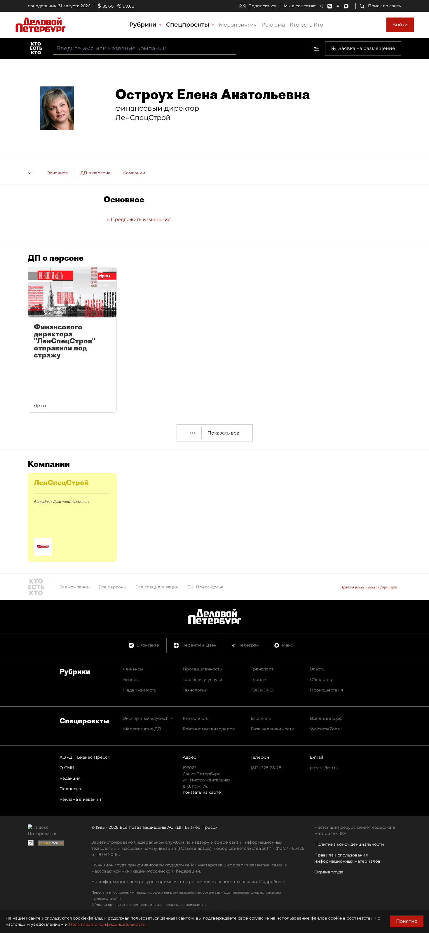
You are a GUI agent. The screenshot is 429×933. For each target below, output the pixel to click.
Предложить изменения (140, 219)
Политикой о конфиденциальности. (108, 924)
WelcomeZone (325, 729)
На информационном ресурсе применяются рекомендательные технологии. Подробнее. (188, 881)
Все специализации (157, 587)
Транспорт (262, 669)
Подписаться (262, 5)
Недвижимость (139, 690)
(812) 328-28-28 (266, 767)
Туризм (258, 679)
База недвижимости (272, 729)
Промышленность (202, 669)
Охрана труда (328, 872)
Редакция (70, 778)
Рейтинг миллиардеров (209, 729)
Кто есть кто (196, 718)
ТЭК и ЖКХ (262, 690)
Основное (57, 173)
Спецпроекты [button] (188, 24)
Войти (400, 24)
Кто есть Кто (306, 25)
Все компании (74, 587)
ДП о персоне (96, 173)
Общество (321, 679)
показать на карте (202, 792)
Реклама (273, 25)
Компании (134, 173)
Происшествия (326, 690)
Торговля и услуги (202, 679)
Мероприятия (238, 25)
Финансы (133, 669)
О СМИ (67, 767)
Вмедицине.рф (326, 718)
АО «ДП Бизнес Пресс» (84, 757)
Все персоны (113, 587)
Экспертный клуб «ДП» (148, 718)
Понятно (406, 921)
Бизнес (131, 679)
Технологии (195, 690)
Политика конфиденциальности (349, 844)
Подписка (70, 788)
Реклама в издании (80, 799)
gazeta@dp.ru (324, 767)
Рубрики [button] (143, 24)
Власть (317, 669)
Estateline (261, 718)
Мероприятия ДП (142, 729)
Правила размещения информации (368, 587)
